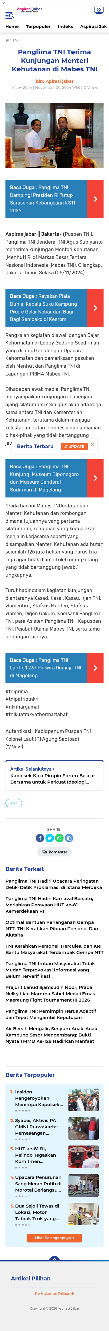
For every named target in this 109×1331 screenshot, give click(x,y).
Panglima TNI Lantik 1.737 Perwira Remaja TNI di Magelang (45, 667)
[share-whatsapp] (59, 838)
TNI (14, 803)
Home (12, 26)
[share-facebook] (40, 838)
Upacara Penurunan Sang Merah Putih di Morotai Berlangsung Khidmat (39, 1183)
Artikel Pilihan (31, 1278)
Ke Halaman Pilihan (53, 1293)
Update (76, 446)
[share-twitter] (49, 838)
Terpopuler (38, 26)
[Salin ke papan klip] (69, 838)
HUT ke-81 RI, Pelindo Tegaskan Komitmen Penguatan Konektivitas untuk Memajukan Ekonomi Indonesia (37, 1155)
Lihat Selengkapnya (53, 1238)
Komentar (57, 852)
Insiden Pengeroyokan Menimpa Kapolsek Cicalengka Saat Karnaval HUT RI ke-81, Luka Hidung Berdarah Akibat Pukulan (38, 1098)
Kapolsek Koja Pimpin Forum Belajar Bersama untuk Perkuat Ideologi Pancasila (52, 779)
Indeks (65, 26)
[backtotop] (54, 1261)
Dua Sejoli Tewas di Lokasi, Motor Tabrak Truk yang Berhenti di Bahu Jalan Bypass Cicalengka (37, 1212)
